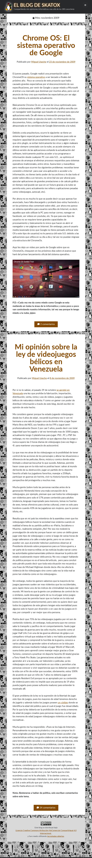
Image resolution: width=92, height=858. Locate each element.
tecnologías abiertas (55, 836)
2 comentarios (47, 324)
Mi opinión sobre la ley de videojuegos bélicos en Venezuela (46, 358)
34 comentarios (47, 808)
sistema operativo (36, 77)
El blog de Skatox (37, 5)
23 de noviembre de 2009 (62, 62)
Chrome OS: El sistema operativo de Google (46, 46)
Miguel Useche (38, 62)
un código (63, 703)
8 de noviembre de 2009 (62, 378)
